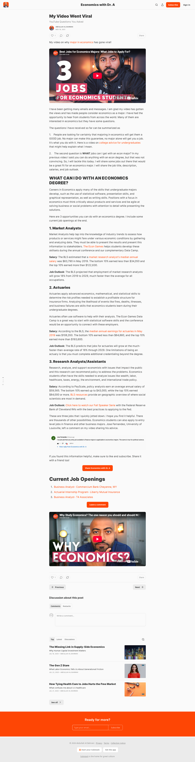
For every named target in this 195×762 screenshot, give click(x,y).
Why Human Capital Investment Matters (67, 650)
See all (54, 702)
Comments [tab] (55, 606)
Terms (106, 743)
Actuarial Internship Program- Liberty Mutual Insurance (87, 492)
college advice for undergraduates (119, 142)
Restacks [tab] (67, 606)
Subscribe (173, 4)
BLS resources (79, 394)
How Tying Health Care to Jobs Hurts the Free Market (82, 684)
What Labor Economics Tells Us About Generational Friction (76, 669)
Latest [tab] (59, 639)
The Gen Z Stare (59, 665)
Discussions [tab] (70, 639)
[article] (97, 652)
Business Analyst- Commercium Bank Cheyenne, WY (85, 486)
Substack (84, 756)
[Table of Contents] (3, 381)
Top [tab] (52, 639)
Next (137, 587)
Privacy (99, 743)
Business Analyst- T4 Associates (73, 497)
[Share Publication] (162, 4)
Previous (59, 587)
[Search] (156, 4)
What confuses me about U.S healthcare (67, 687)
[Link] (45, 180)
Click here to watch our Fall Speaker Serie (90, 405)
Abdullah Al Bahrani (64, 27)
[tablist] (60, 606)
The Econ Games (93, 246)
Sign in (186, 4)
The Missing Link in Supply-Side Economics (77, 646)
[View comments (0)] (61, 35)
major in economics (81, 42)
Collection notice (118, 743)
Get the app (110, 749)
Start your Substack (90, 749)
